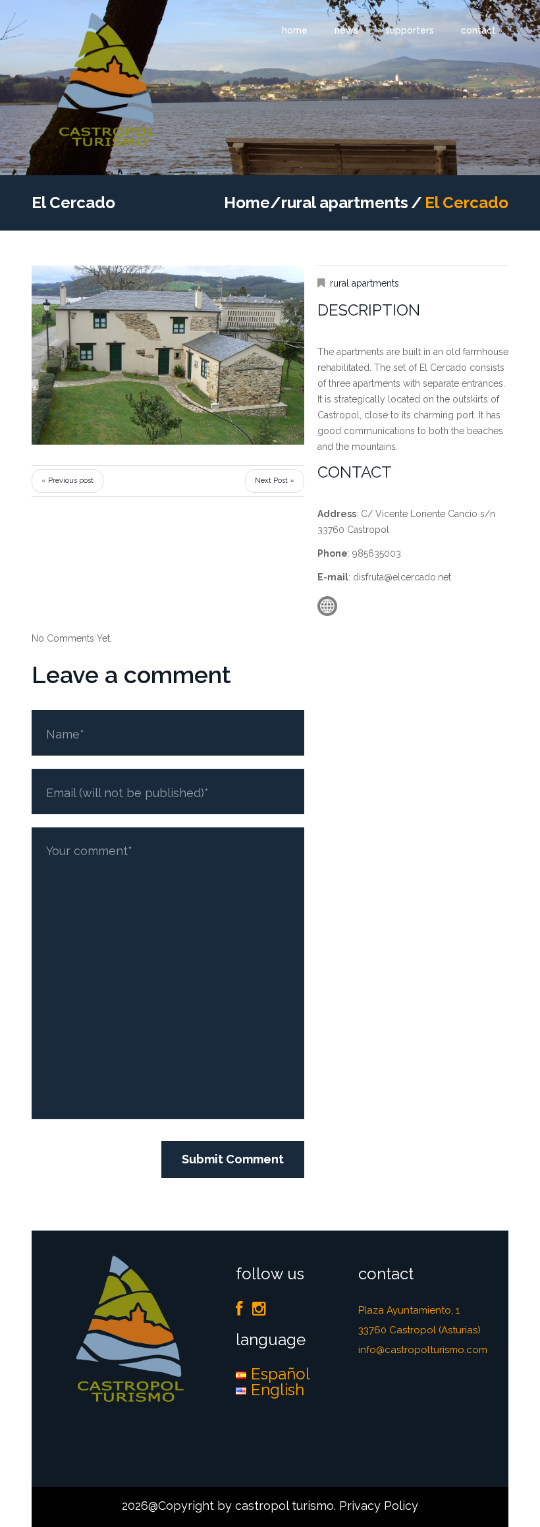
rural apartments (344, 202)
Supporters (409, 30)
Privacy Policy (378, 1506)
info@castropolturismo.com (422, 1350)
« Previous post (67, 480)
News (346, 30)
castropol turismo (284, 1506)
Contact (478, 30)
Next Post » (274, 480)
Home (295, 30)
